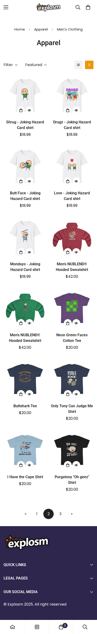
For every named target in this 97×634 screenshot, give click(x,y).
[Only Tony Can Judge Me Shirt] (71, 378)
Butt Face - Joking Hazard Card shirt (25, 196)
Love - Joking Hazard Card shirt (72, 196)
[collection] (37, 627)
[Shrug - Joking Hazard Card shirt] (25, 95)
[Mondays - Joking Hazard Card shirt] (25, 236)
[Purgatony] (71, 449)
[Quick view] (29, 110)
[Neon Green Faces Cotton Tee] (71, 307)
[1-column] (78, 65)
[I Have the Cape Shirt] (25, 449)
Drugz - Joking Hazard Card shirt (72, 125)
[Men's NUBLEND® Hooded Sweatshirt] (71, 236)
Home (19, 29)
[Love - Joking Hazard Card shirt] (71, 166)
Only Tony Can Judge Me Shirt (72, 409)
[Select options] (21, 110)
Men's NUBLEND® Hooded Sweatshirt (72, 267)
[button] (88, 7)
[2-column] (89, 65)
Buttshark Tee (25, 406)
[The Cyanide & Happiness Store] (48, 7)
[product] (12, 627)
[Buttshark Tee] (25, 378)
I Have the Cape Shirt (25, 477)
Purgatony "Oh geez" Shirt (72, 480)
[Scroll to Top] (88, 609)
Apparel (41, 29)
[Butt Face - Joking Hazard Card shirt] (25, 166)
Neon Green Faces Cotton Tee (72, 338)
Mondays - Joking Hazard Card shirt (25, 267)
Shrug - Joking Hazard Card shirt (25, 125)
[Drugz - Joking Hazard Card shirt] (71, 95)
